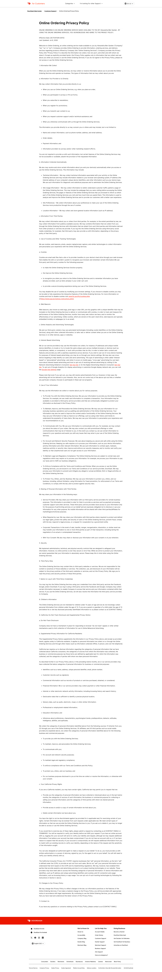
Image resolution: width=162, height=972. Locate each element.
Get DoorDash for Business (122, 942)
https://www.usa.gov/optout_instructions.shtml (57, 299)
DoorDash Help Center (34, 11)
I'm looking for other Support (90, 3)
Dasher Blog (81, 942)
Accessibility (81, 935)
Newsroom (108, 961)
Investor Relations (90, 961)
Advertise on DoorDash (121, 945)
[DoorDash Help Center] (34, 921)
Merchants (61, 961)
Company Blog (82, 938)
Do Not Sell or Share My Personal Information (109, 968)
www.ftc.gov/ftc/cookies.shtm (79, 296)
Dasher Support (100, 942)
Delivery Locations (91, 968)
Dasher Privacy (55, 968)
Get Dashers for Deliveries (121, 938)
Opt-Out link (74, 365)
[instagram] (39, 938)
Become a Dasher (119, 932)
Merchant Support (100, 945)
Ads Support (99, 952)
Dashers (52, 961)
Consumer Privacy (44, 968)
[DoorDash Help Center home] (28, 3)
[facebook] (35, 938)
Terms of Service (33, 968)
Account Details (100, 932)
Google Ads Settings (49, 370)
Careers (100, 961)
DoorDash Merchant (120, 935)
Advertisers (70, 961)
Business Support (100, 948)
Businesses (79, 961)
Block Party (117, 961)
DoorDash (130, 968)
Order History (99, 935)
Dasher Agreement (66, 968)
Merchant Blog (82, 945)
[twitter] (31, 938)
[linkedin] (43, 938)
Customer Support (50, 11)
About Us (80, 932)
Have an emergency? (101, 955)
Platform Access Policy (79, 968)
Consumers (44, 961)
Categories (69, 3)
